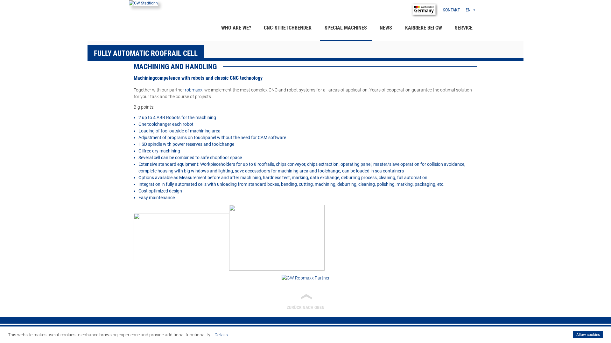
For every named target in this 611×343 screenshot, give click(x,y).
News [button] (386, 28)
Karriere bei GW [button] (423, 28)
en (468, 9)
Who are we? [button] (236, 28)
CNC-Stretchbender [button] (288, 28)
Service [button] (464, 28)
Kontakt (451, 9)
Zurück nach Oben (306, 301)
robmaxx (193, 89)
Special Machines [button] (346, 28)
